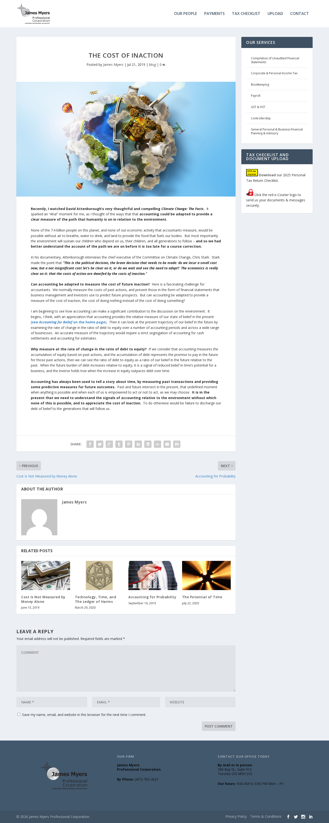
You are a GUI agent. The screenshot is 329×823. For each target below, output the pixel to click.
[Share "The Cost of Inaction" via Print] (177, 444)
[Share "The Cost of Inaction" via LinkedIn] (138, 444)
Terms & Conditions (266, 816)
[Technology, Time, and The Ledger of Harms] (99, 575)
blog (152, 64)
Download (267, 175)
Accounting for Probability (152, 597)
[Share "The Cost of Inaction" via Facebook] (90, 444)
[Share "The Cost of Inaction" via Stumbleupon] (157, 444)
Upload (275, 14)
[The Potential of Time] (206, 575)
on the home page (88, 322)
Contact (299, 14)
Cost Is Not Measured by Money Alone (43, 599)
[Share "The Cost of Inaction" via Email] (167, 444)
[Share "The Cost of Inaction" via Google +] (109, 444)
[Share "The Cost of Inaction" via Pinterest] (128, 444)
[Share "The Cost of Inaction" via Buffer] (148, 444)
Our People (185, 14)
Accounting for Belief (55, 322)
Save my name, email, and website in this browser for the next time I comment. (84, 714)
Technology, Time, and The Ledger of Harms (95, 599)
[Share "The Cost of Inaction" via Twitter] (100, 444)
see (35, 322)
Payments (214, 14)
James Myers (113, 64)
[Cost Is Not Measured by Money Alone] (45, 575)
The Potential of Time (202, 597)
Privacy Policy (236, 816)
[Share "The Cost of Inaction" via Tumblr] (119, 444)
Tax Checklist (246, 14)
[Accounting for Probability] (152, 575)
